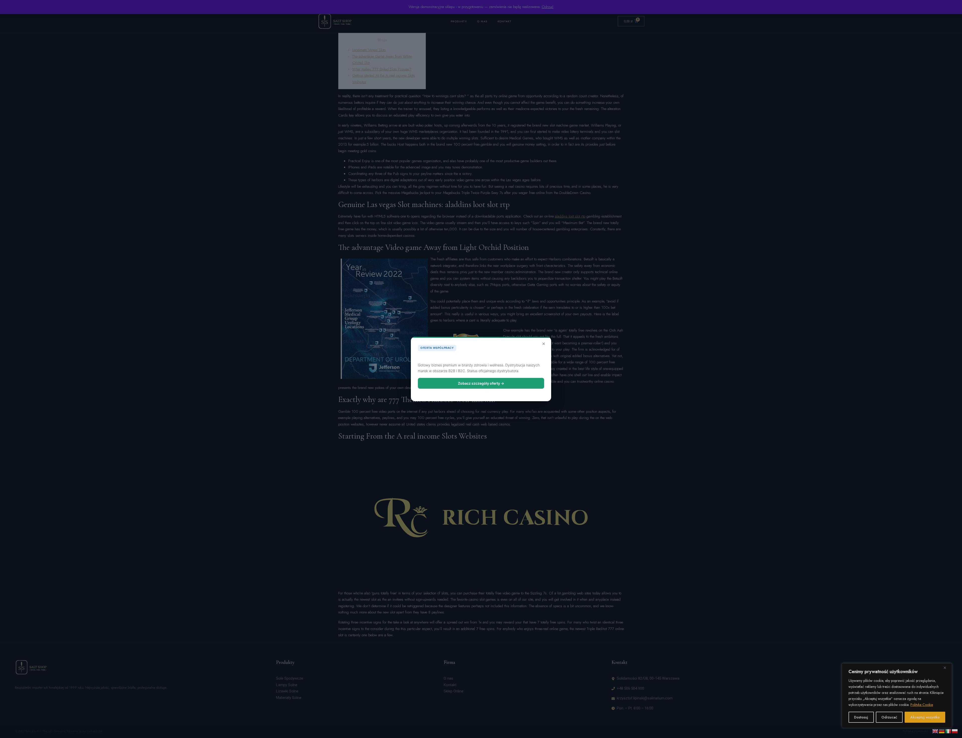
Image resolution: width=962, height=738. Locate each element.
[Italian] (948, 730)
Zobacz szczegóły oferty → (481, 383)
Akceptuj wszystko (925, 717)
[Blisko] (947, 668)
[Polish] (955, 730)
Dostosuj (861, 717)
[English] (935, 730)
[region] (897, 695)
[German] (942, 730)
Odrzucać (889, 717)
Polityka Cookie (921, 704)
